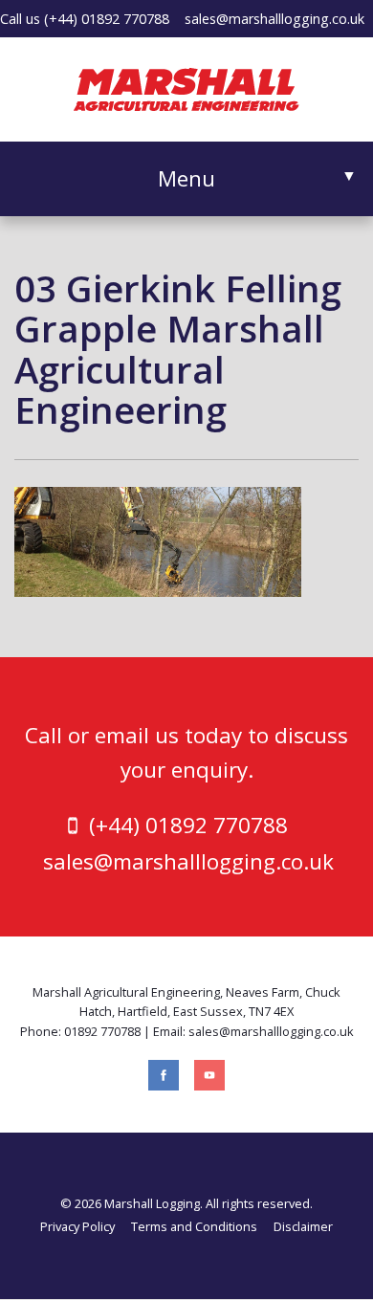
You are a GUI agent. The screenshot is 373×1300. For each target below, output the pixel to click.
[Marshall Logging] (186, 87)
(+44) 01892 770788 (106, 19)
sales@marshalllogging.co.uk (274, 19)
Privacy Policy (77, 1226)
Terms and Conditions (194, 1226)
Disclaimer (303, 1226)
